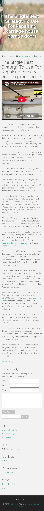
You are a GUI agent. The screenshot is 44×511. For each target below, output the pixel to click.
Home (38, 56)
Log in (4, 488)
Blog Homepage (8, 433)
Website (5, 390)
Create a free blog (9, 430)
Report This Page (8, 361)
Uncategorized (8, 472)
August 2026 (7, 460)
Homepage (6, 437)
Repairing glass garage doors (14, 243)
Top (18, 499)
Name (5, 381)
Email (4, 385)
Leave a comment (25, 56)
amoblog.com (14, 504)
